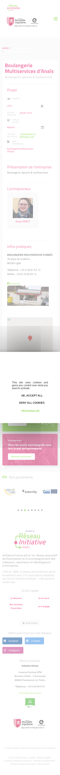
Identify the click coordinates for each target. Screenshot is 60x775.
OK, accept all (32, 395)
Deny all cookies (32, 402)
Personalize (30, 410)
